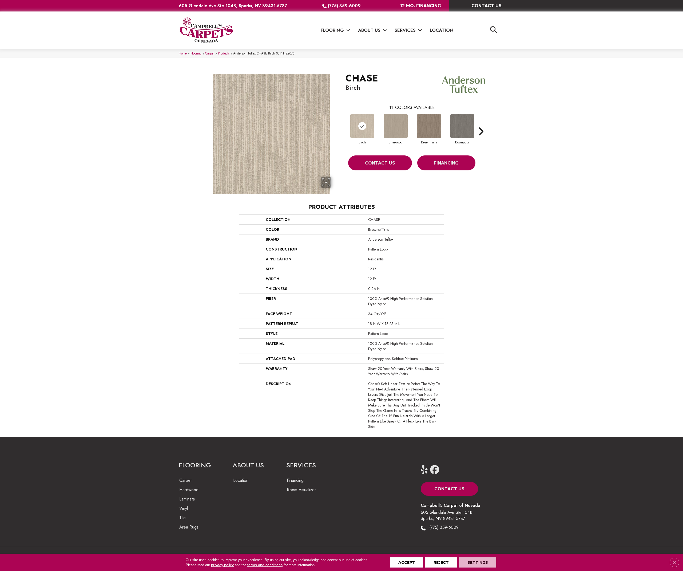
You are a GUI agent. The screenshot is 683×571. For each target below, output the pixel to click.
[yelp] (426, 469)
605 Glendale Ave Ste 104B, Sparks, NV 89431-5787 (233, 6)
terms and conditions (265, 565)
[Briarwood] (395, 126)
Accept (406, 562)
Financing (446, 163)
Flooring (195, 53)
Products (223, 53)
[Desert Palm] (429, 126)
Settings (477, 562)
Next (481, 123)
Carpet (209, 53)
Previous (343, 123)
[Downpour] (462, 126)
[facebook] (436, 469)
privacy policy (222, 565)
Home (183, 53)
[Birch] (362, 126)
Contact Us (380, 163)
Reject (441, 562)
